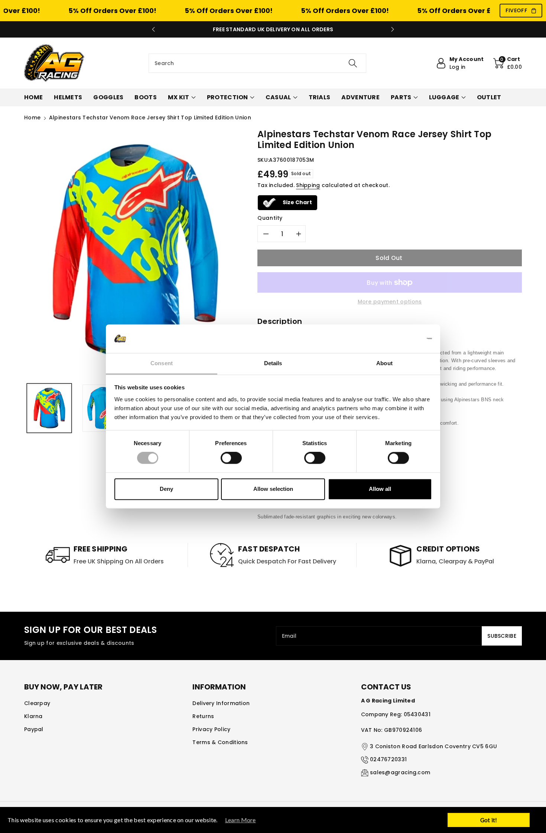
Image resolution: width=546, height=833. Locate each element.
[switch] (231, 458)
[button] (507, 63)
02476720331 (388, 759)
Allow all (380, 489)
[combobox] (257, 63)
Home (32, 117)
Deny (166, 489)
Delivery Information (221, 703)
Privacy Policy (211, 729)
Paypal (33, 729)
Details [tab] (273, 363)
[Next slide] (392, 29)
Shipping (308, 185)
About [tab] (384, 363)
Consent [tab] (161, 363)
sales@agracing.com (400, 772)
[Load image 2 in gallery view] (104, 408)
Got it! (488, 820)
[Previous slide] (153, 29)
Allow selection (273, 489)
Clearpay (37, 703)
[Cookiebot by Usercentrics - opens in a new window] (399, 338)
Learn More (240, 819)
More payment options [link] (390, 301)
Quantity (270, 218)
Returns (203, 716)
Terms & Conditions (220, 742)
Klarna (33, 716)
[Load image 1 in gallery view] (49, 408)
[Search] (353, 63)
